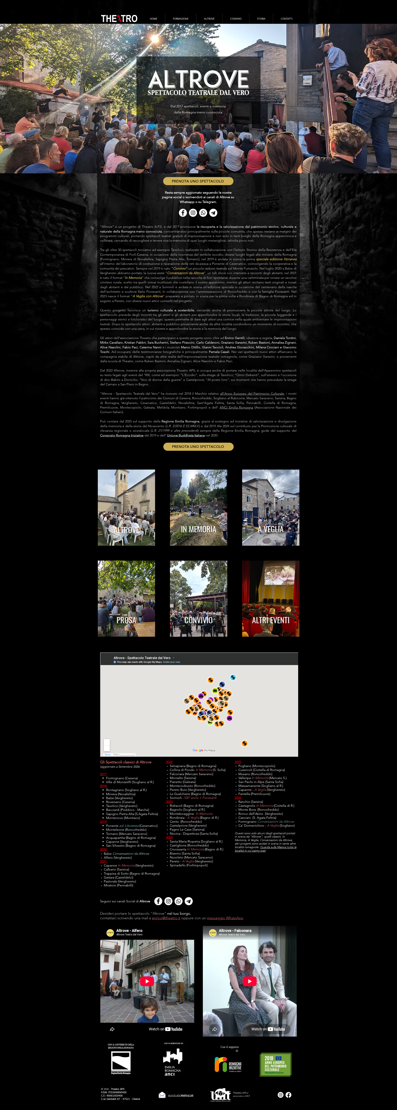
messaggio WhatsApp (225, 918)
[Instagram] (280, 1095)
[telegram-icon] (213, 213)
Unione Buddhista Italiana (186, 435)
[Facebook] (288, 1095)
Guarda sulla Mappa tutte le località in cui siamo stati (266, 848)
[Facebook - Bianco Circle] (183, 213)
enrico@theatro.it (166, 918)
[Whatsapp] (203, 213)
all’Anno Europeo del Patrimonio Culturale (252, 394)
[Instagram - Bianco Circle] (193, 213)
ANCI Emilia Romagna (236, 407)
